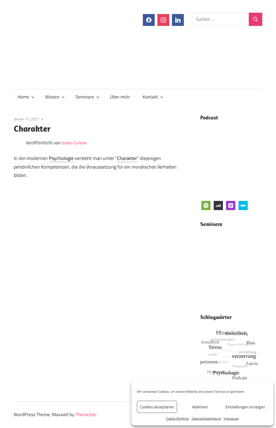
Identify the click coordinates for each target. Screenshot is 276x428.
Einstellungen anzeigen (245, 407)
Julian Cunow (74, 142)
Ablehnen (200, 407)
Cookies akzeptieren (157, 407)
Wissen (52, 96)
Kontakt (150, 96)
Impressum (231, 418)
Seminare (84, 96)
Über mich (120, 96)
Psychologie (61, 158)
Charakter (127, 158)
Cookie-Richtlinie (177, 418)
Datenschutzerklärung (206, 418)
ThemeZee (85, 414)
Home (23, 96)
